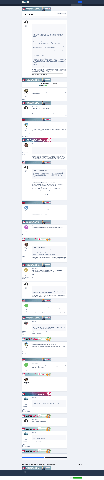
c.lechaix (26, 210)
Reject (71, 477)
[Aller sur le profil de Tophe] (26, 323)
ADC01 (27, 436)
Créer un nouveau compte (33, 457)
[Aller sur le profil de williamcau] (26, 270)
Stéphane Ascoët (26, 148)
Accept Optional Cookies (78, 477)
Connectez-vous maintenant (56, 457)
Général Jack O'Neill (26, 382)
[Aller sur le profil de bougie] (44, 85)
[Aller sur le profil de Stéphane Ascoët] (42, 85)
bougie (26, 127)
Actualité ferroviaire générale (36, 16)
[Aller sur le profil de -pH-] (46, 85)
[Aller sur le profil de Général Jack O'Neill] (26, 379)
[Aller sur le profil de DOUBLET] (26, 227)
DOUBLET (26, 230)
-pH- (26, 308)
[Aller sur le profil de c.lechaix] (26, 208)
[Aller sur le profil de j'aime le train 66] (26, 91)
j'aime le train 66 (26, 93)
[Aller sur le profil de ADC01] (40, 85)
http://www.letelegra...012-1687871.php (39, 66)
